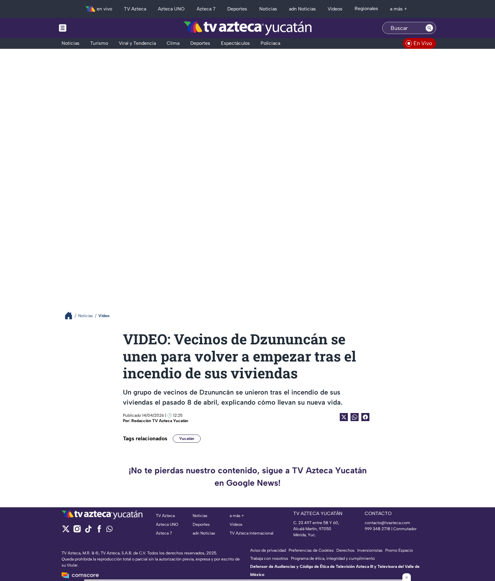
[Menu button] (86, 28)
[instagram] (77, 531)
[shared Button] (355, 417)
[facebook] (99, 531)
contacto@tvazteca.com (387, 522)
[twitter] (66, 531)
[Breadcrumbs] (71, 315)
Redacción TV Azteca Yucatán (159, 420)
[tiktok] (88, 531)
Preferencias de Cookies (311, 550)
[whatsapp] (109, 530)
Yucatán (186, 438)
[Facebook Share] (365, 417)
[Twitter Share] (344, 417)
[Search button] (429, 28)
